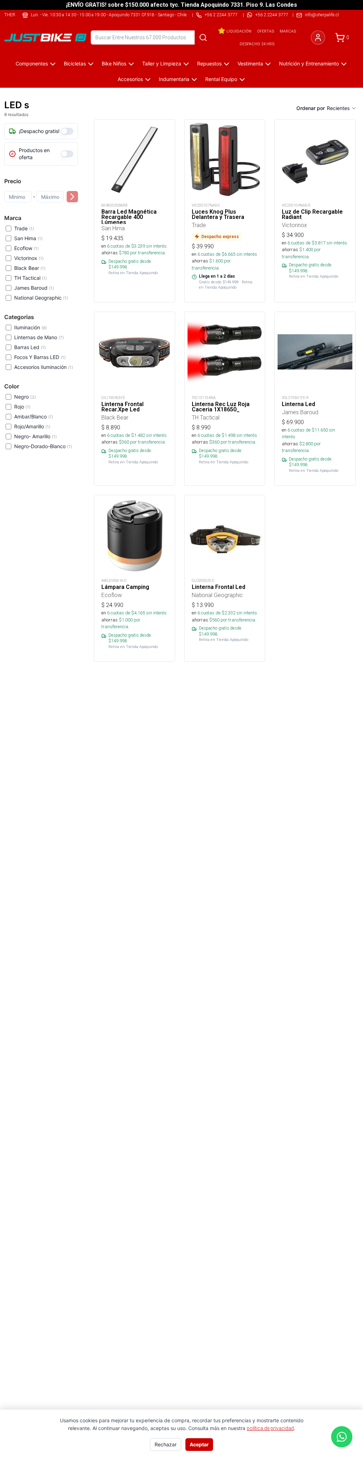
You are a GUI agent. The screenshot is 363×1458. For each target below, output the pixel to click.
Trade (24, 228)
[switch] (67, 131)
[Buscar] (203, 37)
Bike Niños (114, 63)
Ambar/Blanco (33, 416)
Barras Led (30, 347)
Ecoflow (26, 248)
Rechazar (166, 1444)
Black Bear (29, 268)
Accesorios (130, 79)
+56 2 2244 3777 (271, 14)
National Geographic (41, 298)
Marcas (288, 31)
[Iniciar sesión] (318, 37)
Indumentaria (174, 79)
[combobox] (342, 108)
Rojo (22, 407)
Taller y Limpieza (161, 63)
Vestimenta (250, 63)
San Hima (28, 238)
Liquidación (239, 31)
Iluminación (30, 327)
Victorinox (29, 258)
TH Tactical (30, 278)
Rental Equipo (221, 79)
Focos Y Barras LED (40, 357)
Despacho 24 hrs (257, 43)
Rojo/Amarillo (32, 426)
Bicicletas (75, 63)
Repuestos (209, 63)
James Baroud (34, 288)
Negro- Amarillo (35, 436)
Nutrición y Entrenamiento (309, 63)
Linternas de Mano (39, 337)
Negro (25, 397)
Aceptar (199, 1444)
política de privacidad (270, 1428)
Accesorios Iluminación (43, 367)
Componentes (32, 63)
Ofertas (265, 31)
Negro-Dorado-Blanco (43, 446)
